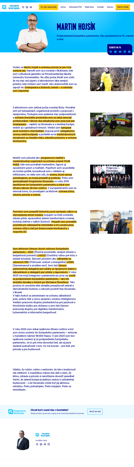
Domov (110, 7)
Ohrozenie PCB (75, 7)
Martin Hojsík (122, 7)
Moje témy (89, 7)
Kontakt (100, 7)
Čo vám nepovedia (48, 7)
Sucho (63, 7)
